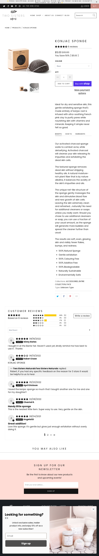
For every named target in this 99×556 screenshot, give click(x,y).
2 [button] (47, 434)
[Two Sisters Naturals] (13, 15)
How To (68, 134)
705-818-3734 (32, 6)
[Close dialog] (93, 509)
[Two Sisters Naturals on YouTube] (12, 6)
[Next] (50, 55)
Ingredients (80, 134)
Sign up (26, 543)
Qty (57, 72)
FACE (69, 284)
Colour (58, 61)
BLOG (67, 15)
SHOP (39, 15)
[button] (61, 46)
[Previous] (7, 55)
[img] (22, 338)
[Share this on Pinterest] (70, 296)
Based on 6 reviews (18, 318)
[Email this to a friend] (76, 296)
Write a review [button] (82, 315)
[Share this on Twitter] (57, 296)
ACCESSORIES (72, 281)
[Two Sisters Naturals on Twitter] (4, 6)
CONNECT (59, 15)
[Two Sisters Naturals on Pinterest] (16, 6)
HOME (32, 15)
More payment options (82, 92)
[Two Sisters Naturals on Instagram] (20, 6)
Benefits (58, 134)
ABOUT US (49, 15)
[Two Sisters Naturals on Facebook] (8, 6)
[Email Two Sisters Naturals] (23, 6)
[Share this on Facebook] (64, 296)
